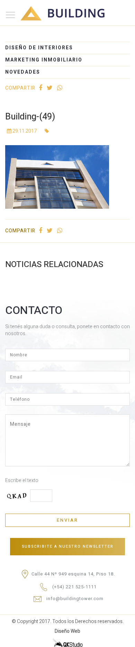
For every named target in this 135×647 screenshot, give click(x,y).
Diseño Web (67, 631)
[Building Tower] (65, 8)
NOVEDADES (22, 72)
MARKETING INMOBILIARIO (43, 60)
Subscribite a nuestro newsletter (68, 546)
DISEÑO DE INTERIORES (39, 47)
